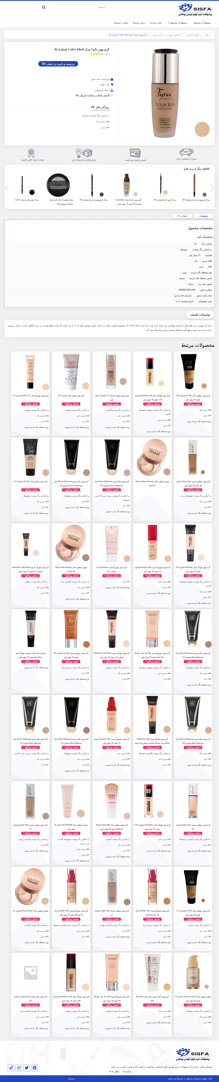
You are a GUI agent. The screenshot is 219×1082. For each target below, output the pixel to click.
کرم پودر (157, 35)
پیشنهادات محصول (202, 23)
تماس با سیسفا (121, 23)
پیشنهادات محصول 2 (177, 23)
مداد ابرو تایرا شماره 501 (165, 200)
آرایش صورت (173, 35)
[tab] (203, 216)
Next (212, 188)
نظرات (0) (182, 216)
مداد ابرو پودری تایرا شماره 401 (93, 200)
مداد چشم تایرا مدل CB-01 (27, 200)
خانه (207, 35)
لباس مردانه (156, 23)
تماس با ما (114, 1071)
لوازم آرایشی (192, 35)
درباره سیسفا (139, 23)
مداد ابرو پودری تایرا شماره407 (196, 200)
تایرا (103, 84)
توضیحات (203, 216)
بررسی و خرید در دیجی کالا (58, 63)
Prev (6, 188)
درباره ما (127, 1071)
